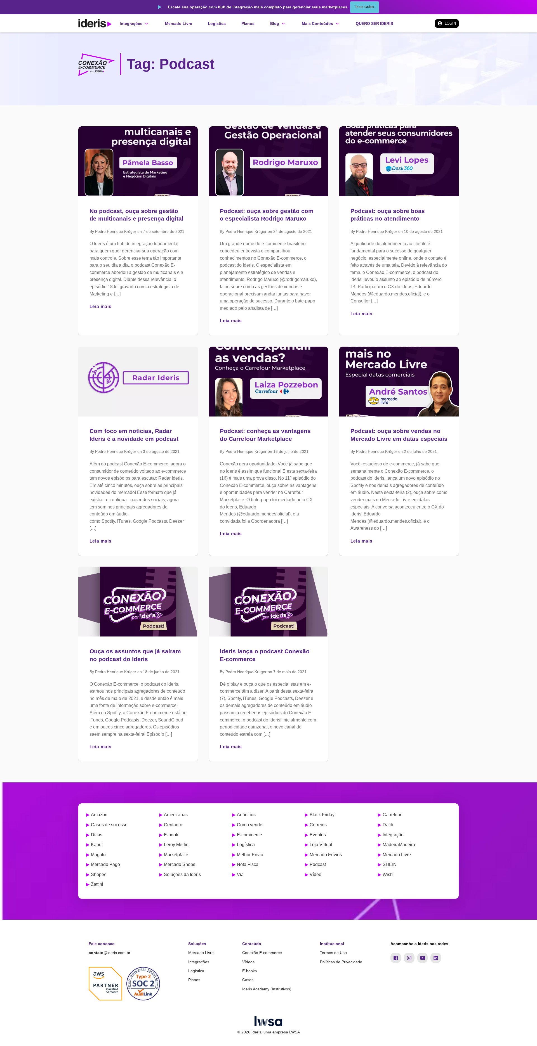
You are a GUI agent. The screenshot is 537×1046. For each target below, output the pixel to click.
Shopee (99, 874)
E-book (171, 834)
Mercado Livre (397, 854)
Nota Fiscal (248, 864)
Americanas (176, 814)
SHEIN (390, 864)
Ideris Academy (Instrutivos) (266, 989)
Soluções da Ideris (182, 874)
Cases (247, 980)
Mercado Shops (179, 864)
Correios (318, 824)
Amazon (99, 814)
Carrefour (392, 814)
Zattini (97, 884)
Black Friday (322, 814)
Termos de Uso (333, 952)
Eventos (318, 834)
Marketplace (176, 854)
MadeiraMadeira (399, 844)
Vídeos (248, 962)
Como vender (250, 824)
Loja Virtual (321, 844)
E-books (249, 971)
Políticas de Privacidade (341, 962)
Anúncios (246, 814)
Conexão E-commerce (262, 952)
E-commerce (249, 834)
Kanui (97, 844)
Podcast (318, 864)
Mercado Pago (105, 864)
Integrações (198, 962)
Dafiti (388, 824)
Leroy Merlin (176, 844)
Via (240, 874)
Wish (388, 874)
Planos (194, 980)
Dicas (96, 834)
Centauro (173, 824)
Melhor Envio (250, 854)
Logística (246, 844)
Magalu (98, 854)
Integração (393, 834)
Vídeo (315, 874)
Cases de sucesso (109, 824)
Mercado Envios (326, 854)
